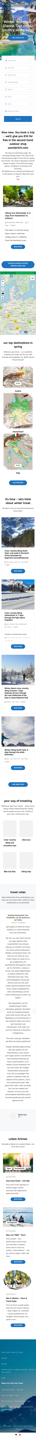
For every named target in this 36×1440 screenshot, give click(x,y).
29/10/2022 (12, 1294)
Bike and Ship (10, 871)
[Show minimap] (2, 297)
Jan (6, 637)
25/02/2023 (12, 1177)
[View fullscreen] (2, 289)
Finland (8, 702)
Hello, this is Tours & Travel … (13, 1352)
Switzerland (23, 624)
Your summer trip (18, 36)
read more (18, 247)
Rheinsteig (19, 222)
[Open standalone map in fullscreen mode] (34, 273)
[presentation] (4, 32)
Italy (18, 473)
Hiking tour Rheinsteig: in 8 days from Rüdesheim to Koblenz (17, 215)
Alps (7, 562)
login (3, 1378)
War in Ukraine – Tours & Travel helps (16, 1401)
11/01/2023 (12, 1231)
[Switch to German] (16, 1434)
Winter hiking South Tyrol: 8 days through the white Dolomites (16, 752)
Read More (18, 1199)
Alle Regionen (18, 483)
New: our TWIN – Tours (15, 1235)
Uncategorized (19, 1168)
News (9, 1168)
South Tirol (16, 562)
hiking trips (26, 871)
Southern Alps (14, 624)
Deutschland (11, 222)
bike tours (26, 840)
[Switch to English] (20, 1434)
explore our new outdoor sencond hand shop (18, 265)
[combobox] (2, 277)
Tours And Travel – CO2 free (18, 1181)
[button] (11, 276)
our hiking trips (18, 784)
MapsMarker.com (10, 334)
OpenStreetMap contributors (27, 334)
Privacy (4, 1364)
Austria (18, 391)
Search (18, 119)
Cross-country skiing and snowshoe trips (9, 843)
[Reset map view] (2, 293)
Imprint (4, 1358)
